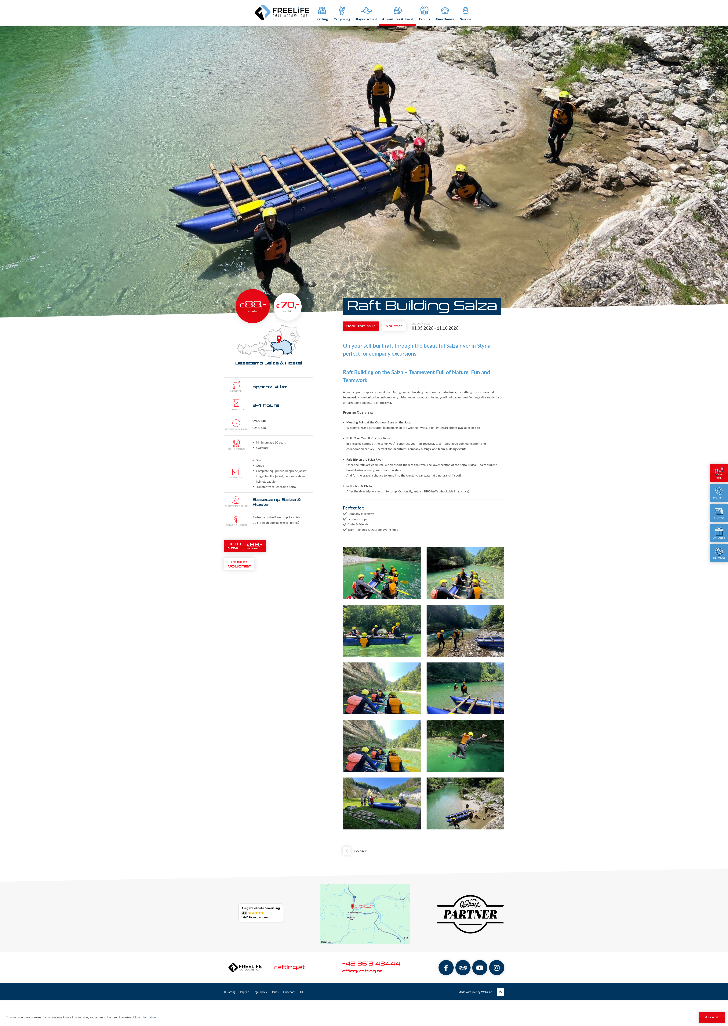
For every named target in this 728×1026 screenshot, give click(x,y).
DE (302, 992)
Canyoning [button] (342, 19)
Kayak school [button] (366, 19)
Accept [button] (712, 1017)
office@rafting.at (362, 971)
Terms (275, 992)
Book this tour (360, 326)
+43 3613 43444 (371, 964)
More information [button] (144, 1017)
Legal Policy (260, 992)
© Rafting (229, 992)
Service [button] (465, 19)
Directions (289, 992)
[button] (260, 913)
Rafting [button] (322, 19)
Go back (360, 851)
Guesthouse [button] (445, 19)
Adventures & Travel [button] (397, 19)
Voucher (394, 326)
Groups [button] (424, 19)
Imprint (244, 992)
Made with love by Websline (475, 992)
